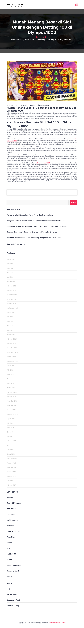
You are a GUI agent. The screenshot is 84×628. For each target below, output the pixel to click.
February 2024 (12, 392)
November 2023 (12, 405)
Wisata (9, 577)
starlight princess (14, 565)
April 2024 (10, 383)
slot (44, 37)
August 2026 (11, 259)
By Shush (24, 105)
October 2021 (11, 472)
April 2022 (10, 450)
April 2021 (10, 481)
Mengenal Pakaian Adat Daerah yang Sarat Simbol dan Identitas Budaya (36, 221)
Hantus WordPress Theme (57, 623)
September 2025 (12, 308)
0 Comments (44, 105)
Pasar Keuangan (13, 531)
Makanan (10, 526)
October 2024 (11, 357)
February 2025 (12, 339)
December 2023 (12, 401)
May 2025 (10, 326)
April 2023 (10, 436)
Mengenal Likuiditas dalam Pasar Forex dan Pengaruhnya (30, 215)
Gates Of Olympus (14, 503)
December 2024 (12, 348)
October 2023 (11, 410)
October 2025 (11, 304)
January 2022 (11, 463)
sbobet (9, 543)
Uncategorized (13, 571)
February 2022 (12, 458)
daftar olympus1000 (42, 163)
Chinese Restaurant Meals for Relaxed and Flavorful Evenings (32, 232)
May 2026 (10, 273)
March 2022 (11, 454)
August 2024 (11, 366)
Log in (9, 589)
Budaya (10, 497)
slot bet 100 (11, 554)
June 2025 (10, 321)
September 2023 (12, 414)
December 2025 (12, 295)
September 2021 (12, 476)
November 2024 (12, 352)
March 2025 (11, 335)
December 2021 (12, 467)
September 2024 (12, 361)
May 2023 (10, 432)
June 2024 (10, 374)
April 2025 (10, 330)
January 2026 (11, 290)
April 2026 (10, 277)
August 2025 (11, 312)
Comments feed (13, 600)
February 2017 (11, 485)
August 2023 (11, 419)
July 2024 (10, 370)
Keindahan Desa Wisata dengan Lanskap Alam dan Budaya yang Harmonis (36, 226)
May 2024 (10, 379)
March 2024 (11, 388)
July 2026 (10, 264)
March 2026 (11, 281)
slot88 (9, 560)
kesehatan (11, 514)
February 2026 (12, 286)
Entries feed (12, 594)
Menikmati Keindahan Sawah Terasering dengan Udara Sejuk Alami (34, 238)
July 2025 (10, 317)
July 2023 (10, 423)
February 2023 (12, 441)
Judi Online (11, 509)
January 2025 (11, 343)
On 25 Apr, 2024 (12, 105)
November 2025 (12, 299)
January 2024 (11, 397)
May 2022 (10, 445)
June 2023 (10, 428)
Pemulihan (11, 537)
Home (38, 37)
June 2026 (10, 268)
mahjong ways (12, 520)
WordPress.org (13, 606)
